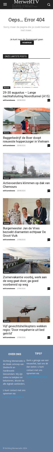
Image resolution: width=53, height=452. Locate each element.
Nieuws (6, 88)
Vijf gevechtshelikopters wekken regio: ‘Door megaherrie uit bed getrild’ (25, 329)
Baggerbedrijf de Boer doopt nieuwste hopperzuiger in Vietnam (26, 139)
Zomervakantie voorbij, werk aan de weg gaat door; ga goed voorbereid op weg (25, 280)
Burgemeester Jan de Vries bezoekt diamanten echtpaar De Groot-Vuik (24, 232)
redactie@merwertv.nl (13, 396)
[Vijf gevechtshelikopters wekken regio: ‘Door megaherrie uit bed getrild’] (26, 309)
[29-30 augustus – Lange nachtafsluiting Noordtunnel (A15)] (26, 75)
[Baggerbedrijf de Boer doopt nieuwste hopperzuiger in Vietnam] (26, 121)
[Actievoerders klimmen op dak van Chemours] (26, 166)
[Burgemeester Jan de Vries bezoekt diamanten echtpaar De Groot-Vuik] (26, 211)
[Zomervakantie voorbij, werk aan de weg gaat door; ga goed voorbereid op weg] (26, 260)
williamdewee (9, 100)
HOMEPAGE (27, 43)
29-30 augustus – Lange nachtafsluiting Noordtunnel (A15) (26, 94)
